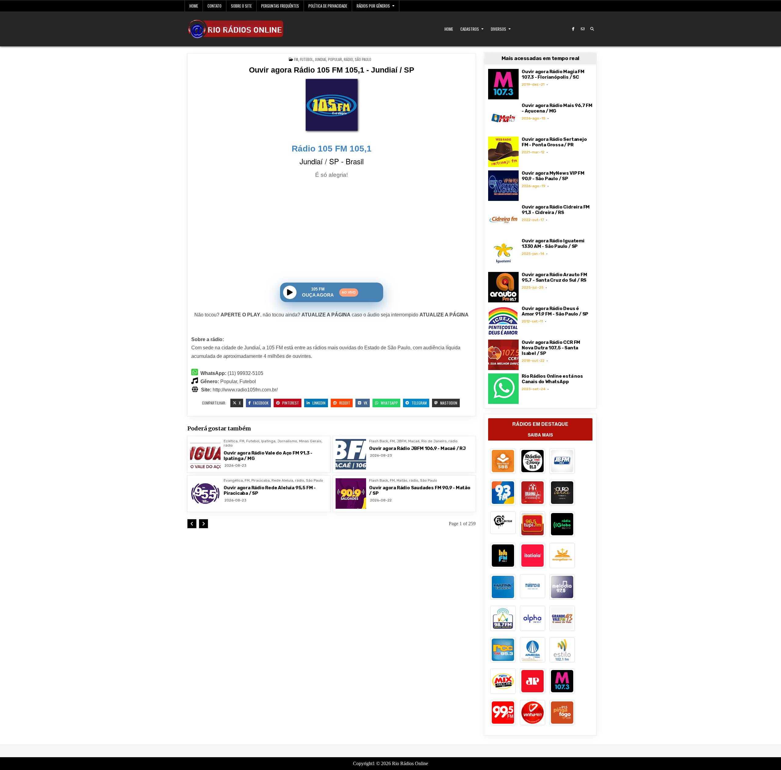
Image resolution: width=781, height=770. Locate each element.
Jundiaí (320, 59)
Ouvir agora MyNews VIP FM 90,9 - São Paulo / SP (553, 175)
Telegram (419, 402)
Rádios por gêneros (373, 6)
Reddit (344, 402)
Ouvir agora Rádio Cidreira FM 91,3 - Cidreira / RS (556, 209)
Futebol (306, 59)
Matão (402, 480)
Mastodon (448, 402)
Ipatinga (268, 441)
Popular (335, 59)
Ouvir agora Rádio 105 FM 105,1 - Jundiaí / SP (331, 70)
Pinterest (290, 402)
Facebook (260, 402)
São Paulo (363, 59)
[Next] (203, 523)
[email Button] (583, 29)
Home (193, 6)
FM (296, 59)
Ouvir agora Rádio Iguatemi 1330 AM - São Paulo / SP (553, 243)
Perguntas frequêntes (280, 6)
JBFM (401, 441)
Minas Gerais (310, 441)
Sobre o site (241, 6)
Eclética (231, 441)
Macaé (413, 441)
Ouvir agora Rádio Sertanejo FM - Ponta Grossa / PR (554, 142)
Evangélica (233, 480)
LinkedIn (318, 402)
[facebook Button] (573, 29)
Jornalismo (287, 441)
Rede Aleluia (282, 480)
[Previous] (191, 523)
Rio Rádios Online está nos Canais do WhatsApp (552, 378)
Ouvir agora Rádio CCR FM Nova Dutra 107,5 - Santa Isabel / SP (551, 348)
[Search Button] (592, 29)
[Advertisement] (331, 231)
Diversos (498, 29)
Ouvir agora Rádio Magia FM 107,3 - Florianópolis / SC (553, 74)
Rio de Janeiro (434, 441)
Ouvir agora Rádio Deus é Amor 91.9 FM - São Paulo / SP (555, 311)
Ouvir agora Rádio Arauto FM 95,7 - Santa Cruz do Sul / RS (554, 277)
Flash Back (378, 441)
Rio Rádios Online (410, 763)
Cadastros (469, 29)
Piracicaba (260, 480)
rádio (348, 59)
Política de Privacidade (327, 6)
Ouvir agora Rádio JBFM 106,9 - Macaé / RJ (417, 448)
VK (365, 402)
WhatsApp (389, 402)
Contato (214, 6)
